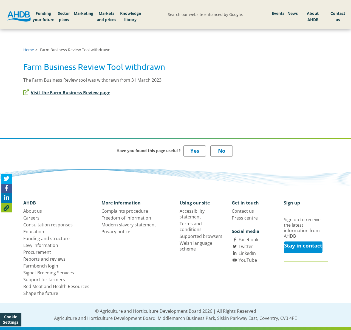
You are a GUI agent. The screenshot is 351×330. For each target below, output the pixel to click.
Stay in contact (303, 245)
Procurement (37, 252)
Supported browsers (201, 236)
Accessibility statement (192, 214)
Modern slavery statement (128, 225)
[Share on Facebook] (6, 188)
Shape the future (40, 293)
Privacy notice (115, 232)
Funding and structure (46, 238)
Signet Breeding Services (48, 273)
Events (278, 13)
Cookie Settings (10, 319)
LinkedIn (247, 253)
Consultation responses (48, 225)
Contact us (337, 16)
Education (33, 232)
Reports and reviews (44, 259)
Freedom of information (126, 218)
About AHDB (313, 16)
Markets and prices (106, 16)
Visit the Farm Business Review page (70, 93)
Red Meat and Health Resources (56, 286)
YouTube (248, 260)
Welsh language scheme (196, 246)
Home (28, 49)
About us (32, 211)
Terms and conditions (191, 226)
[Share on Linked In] (6, 198)
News (292, 13)
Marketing (83, 13)
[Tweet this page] (6, 179)
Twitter (246, 246)
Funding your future (43, 16)
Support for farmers (44, 280)
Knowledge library (130, 16)
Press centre (245, 218)
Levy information (40, 245)
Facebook (248, 240)
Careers (31, 218)
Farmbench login (40, 266)
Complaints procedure (124, 211)
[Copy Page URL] (6, 207)
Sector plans (64, 16)
